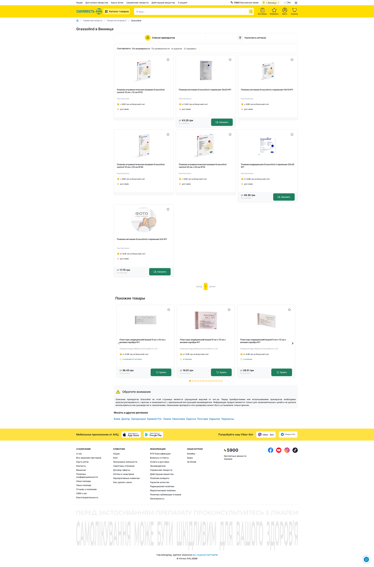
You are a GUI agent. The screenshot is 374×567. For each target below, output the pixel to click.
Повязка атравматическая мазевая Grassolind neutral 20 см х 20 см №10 (202, 165)
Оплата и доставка (159, 462)
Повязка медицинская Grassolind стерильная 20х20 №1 (267, 165)
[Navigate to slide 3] (195, 381)
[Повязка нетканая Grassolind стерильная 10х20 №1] (205, 70)
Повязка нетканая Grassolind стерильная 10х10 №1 (267, 89)
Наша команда (83, 485)
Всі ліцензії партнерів (205, 555)
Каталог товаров (119, 11)
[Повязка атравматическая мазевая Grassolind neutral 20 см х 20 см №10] (205, 145)
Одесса (191, 418)
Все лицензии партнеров (88, 457)
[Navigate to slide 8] (208, 381)
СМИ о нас (81, 493)
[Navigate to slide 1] (190, 381)
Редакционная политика (162, 486)
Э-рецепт (182, 2)
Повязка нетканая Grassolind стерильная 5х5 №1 (142, 239)
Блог (115, 457)
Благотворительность (87, 497)
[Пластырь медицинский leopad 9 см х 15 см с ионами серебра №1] (266, 320)
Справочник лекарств (137, 2)
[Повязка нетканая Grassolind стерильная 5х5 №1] (143, 220)
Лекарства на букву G (116, 20)
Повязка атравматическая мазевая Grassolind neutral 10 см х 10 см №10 (141, 90)
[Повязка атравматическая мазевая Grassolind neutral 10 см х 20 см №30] (143, 145)
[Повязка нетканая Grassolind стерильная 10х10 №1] (267, 70)
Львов (167, 418)
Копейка (191, 453)
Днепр (125, 418)
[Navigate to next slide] (292, 343)
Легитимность (157, 498)
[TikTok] (295, 474)
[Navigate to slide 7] (206, 381)
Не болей (191, 462)
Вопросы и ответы (159, 457)
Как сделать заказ (122, 482)
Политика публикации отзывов (165, 494)
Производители (158, 466)
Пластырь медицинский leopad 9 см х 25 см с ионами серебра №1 (143, 340)
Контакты (81, 466)
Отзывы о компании (86, 489)
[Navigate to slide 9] (211, 381)
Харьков (214, 418)
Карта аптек (117, 2)
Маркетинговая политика (163, 490)
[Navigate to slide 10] (214, 381)
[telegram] (288, 434)
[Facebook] (270, 474)
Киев (117, 418)
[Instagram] (287, 474)
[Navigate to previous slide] (119, 343)
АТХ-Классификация (160, 453)
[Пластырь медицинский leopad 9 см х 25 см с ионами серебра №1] (145, 320)
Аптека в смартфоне (123, 474)
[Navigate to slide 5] (200, 381)
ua (285, 2)
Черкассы (227, 418)
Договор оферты (121, 470)
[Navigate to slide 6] (203, 381)
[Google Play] (153, 434)
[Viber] (266, 434)
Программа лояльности (125, 462)
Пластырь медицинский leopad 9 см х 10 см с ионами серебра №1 (203, 340)
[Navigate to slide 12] (219, 381)
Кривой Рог (154, 418)
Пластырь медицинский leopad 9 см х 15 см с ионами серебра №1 (263, 340)
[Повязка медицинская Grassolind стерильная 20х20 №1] (267, 145)
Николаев (178, 418)
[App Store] (131, 434)
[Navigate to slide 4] (198, 381)
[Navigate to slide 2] (193, 381)
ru (289, 2)
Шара (190, 457)
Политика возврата (159, 478)
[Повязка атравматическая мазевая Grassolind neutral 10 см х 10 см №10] (143, 70)
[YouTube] (278, 474)
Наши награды (83, 481)
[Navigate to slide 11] (216, 381)
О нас (79, 453)
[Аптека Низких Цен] (89, 11)
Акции (79, 2)
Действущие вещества (163, 2)
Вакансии (81, 470)
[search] (251, 11)
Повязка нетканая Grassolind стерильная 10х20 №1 (205, 89)
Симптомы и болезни (123, 466)
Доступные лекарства (96, 2)
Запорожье (138, 418)
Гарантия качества (159, 482)
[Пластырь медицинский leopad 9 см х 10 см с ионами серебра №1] (205, 320)
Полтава (202, 418)
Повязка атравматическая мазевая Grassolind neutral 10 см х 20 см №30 (141, 165)
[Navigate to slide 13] (222, 381)
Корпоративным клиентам (126, 478)
